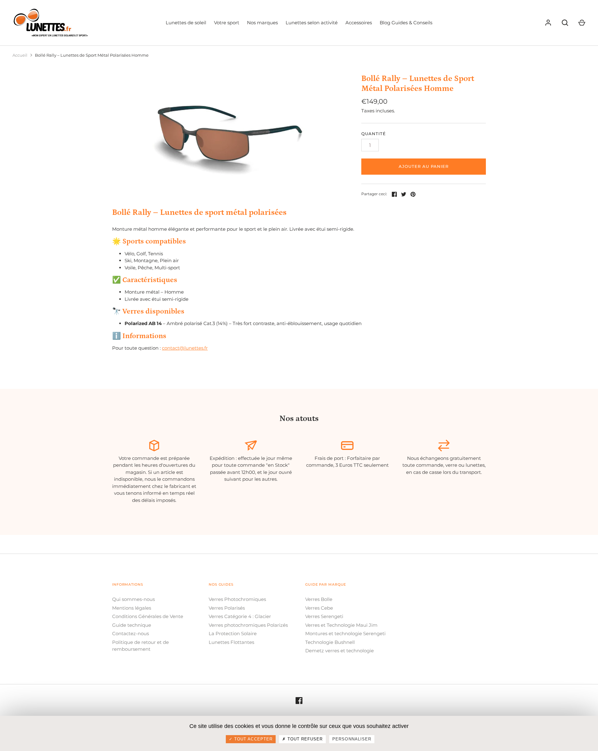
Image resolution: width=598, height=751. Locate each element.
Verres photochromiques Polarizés (248, 625)
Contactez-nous (130, 633)
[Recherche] (565, 23)
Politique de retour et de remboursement (140, 645)
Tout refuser (304, 739)
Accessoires (358, 23)
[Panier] (582, 23)
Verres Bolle (318, 599)
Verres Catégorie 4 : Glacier (240, 616)
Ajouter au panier (424, 166)
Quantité (373, 133)
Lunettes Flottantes (231, 642)
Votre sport (226, 23)
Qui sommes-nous (133, 599)
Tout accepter (253, 739)
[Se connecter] (548, 23)
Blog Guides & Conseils (406, 23)
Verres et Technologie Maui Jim (341, 625)
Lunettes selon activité (312, 23)
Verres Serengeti (324, 616)
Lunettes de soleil (186, 23)
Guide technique (131, 625)
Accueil (19, 55)
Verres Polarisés (227, 608)
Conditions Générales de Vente (147, 616)
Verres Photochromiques (237, 599)
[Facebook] (299, 700)
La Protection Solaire (233, 633)
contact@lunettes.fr (185, 348)
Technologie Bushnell (330, 642)
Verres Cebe (319, 608)
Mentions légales (131, 608)
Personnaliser (351, 739)
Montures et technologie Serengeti (345, 633)
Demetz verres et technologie (339, 651)
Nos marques (262, 23)
